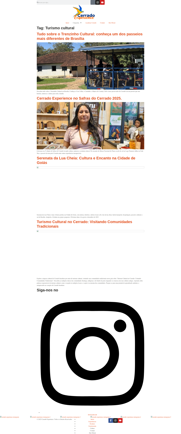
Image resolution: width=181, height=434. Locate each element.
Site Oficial (112, 23)
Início (67, 23)
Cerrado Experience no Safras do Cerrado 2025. (79, 98)
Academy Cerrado (90, 23)
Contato (102, 23)
